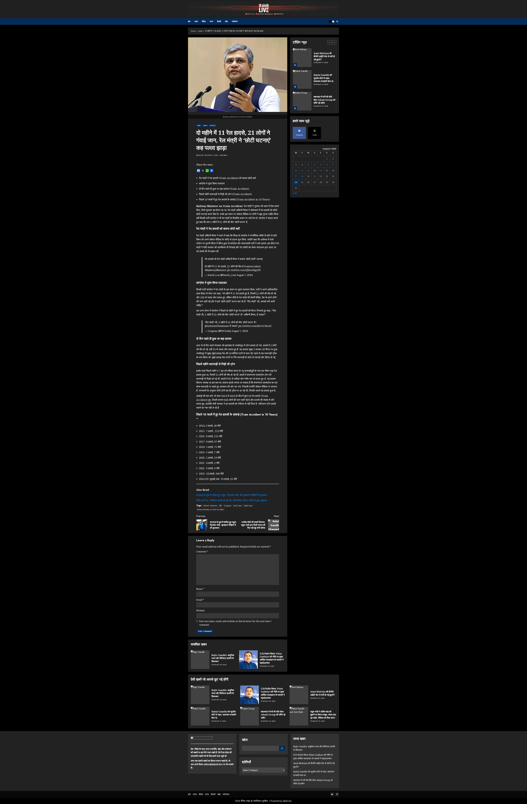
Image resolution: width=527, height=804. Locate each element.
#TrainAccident (251, 266)
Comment (202, 551)
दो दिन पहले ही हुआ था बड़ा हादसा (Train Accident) (224, 188)
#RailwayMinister (215, 270)
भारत (196, 21)
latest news (248, 505)
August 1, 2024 (212, 155)
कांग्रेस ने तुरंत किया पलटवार (212, 183)
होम (189, 21)
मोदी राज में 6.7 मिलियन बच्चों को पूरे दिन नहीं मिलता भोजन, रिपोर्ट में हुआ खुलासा (231, 500)
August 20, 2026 (219, 665)
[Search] (337, 21)
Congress (227, 505)
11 (302, 170)
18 (302, 176)
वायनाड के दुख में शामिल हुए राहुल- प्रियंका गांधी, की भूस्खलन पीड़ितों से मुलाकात (231, 495)
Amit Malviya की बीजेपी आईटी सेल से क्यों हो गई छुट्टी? (322, 693)
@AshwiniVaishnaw (217, 326)
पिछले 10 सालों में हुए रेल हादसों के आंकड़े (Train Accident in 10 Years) (234, 199)
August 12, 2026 (322, 84)
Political (212, 125)
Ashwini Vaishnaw (210, 505)
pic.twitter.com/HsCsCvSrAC (255, 326)
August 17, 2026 (318, 698)
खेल (226, 21)
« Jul (295, 192)
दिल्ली (219, 21)
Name (200, 588)
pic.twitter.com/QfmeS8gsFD (244, 270)
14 (320, 170)
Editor (200, 155)
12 (308, 170)
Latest (205, 125)
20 (314, 176)
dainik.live (287, 800)
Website (200, 610)
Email (200, 599)
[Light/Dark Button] (331, 21)
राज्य (211, 21)
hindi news (237, 505)
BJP (220, 505)
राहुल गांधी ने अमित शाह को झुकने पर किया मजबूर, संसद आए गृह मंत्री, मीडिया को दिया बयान (323, 714)
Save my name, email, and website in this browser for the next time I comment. (235, 623)
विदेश (204, 21)
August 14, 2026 (322, 63)
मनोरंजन (235, 21)
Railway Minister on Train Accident (210, 509)
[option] (314, 59)
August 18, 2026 (268, 666)
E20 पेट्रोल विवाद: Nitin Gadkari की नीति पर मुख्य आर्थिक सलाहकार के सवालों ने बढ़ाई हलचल (272, 658)
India (199, 125)
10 (296, 170)
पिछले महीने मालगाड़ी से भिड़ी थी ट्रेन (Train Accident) (225, 194)
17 (296, 176)
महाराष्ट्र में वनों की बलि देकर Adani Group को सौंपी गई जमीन (324, 78)
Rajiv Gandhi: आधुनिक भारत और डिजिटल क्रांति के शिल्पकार (222, 658)
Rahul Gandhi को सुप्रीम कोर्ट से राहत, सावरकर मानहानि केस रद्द (323, 56)
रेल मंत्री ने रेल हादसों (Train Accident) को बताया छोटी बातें (227, 178)
